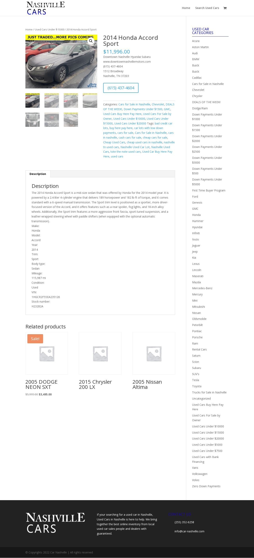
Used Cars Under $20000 (130, 123)
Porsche (197, 337)
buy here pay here (121, 128)
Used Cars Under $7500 (207, 451)
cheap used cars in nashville (144, 142)
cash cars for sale (130, 137)
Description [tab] (38, 174)
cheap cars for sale (155, 137)
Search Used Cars (207, 8)
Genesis (197, 202)
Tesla (195, 380)
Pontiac (197, 331)
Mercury (197, 294)
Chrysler (197, 96)
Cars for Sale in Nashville (134, 104)
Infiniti (196, 233)
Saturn (196, 355)
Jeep (195, 251)
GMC (167, 109)
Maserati (197, 276)
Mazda (196, 282)
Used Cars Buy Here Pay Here (122, 114)
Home (186, 8)
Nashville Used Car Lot (135, 147)
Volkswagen (199, 474)
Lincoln (196, 270)
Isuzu (195, 239)
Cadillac (197, 78)
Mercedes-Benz (202, 288)
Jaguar (196, 245)
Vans (195, 468)
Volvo (195, 480)
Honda (196, 215)
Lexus (196, 264)
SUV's (195, 374)
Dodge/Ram (200, 108)
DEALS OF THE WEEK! (206, 102)
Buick (195, 65)
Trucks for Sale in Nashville (209, 392)
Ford (195, 196)
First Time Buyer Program (208, 190)
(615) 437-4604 (121, 87)
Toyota (196, 386)
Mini (194, 300)
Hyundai (197, 227)
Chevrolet (158, 104)
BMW (195, 59)
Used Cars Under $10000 (129, 118)
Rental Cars (199, 349)
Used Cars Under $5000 (207, 444)
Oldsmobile (199, 319)
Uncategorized (201, 398)
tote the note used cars (126, 151)
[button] (90, 41)
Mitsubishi (198, 307)
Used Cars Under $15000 (49, 29)
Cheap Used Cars (114, 142)
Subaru (196, 368)
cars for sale (125, 133)
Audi (195, 53)
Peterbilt (197, 325)
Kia (194, 257)
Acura (195, 41)
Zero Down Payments (206, 486)
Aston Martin (200, 47)
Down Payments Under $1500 (143, 109)
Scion (195, 362)
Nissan (196, 313)
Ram (195, 343)
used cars (117, 156)
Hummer (197, 221)
